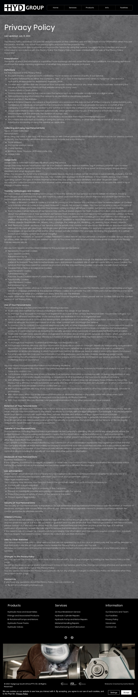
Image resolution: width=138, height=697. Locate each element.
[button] (72, 7)
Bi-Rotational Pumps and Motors (23, 619)
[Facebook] (72, 637)
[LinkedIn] (65, 637)
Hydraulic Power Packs (18, 623)
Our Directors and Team (117, 611)
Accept (126, 692)
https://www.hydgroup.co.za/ (91, 116)
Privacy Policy (112, 619)
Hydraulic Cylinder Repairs (67, 615)
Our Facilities (112, 615)
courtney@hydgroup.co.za (30, 585)
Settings (113, 692)
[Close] (134, 692)
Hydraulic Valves (15, 627)
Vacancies (111, 623)
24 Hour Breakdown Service (67, 611)
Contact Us (111, 627)
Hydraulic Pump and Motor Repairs (71, 619)
